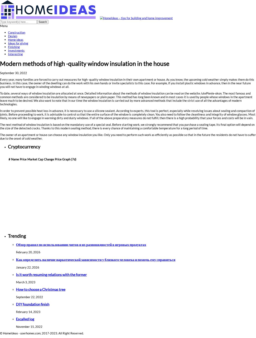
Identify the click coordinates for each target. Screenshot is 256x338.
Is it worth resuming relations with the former (51, 275)
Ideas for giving (18, 43)
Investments (16, 50)
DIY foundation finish (32, 304)
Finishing (14, 47)
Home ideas (15, 39)
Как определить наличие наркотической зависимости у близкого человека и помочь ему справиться (95, 260)
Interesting (15, 54)
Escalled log (25, 319)
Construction (16, 32)
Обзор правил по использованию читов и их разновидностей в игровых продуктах (81, 244)
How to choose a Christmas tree (40, 289)
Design (12, 36)
